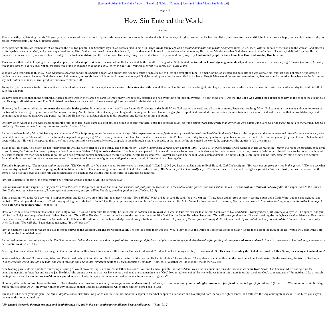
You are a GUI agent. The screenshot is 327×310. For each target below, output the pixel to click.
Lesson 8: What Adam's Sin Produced (205, 3)
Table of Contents (170, 3)
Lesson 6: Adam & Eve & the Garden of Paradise (128, 3)
